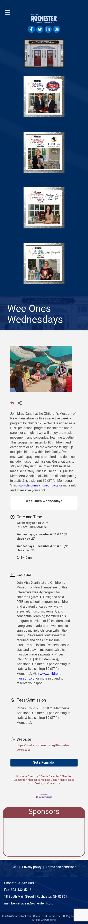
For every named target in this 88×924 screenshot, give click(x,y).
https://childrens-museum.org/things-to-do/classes (43, 747)
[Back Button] (12, 404)
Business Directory (27, 776)
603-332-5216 (21, 889)
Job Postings (37, 783)
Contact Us (53, 783)
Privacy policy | (34, 867)
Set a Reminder (44, 762)
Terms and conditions (61, 867)
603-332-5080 (25, 883)
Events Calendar (50, 776)
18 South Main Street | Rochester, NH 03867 (35, 896)
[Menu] (7, 12)
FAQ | (17, 867)
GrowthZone (48, 920)
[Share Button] (19, 403)
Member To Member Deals (42, 780)
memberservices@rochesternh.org (28, 903)
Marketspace (67, 780)
